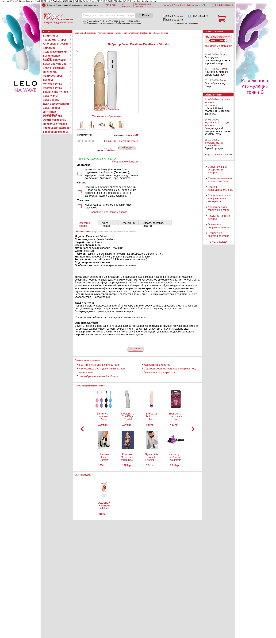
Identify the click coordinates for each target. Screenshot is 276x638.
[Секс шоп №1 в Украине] (58, 18)
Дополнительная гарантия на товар (219, 208)
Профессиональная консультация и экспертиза (219, 198)
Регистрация (227, 5)
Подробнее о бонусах (125, 161)
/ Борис (222, 80)
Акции (176, 5)
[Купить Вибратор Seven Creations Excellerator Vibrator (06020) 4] (111, 124)
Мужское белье (52, 87)
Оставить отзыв (128, 141)
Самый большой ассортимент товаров (217, 169)
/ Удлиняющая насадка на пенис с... (217, 122)
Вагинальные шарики (52, 55)
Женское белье (52, 83)
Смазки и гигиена (54, 67)
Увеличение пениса (55, 91)
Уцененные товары (55, 131)
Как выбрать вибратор (157, 364)
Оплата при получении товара (218, 226)
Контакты (166, 5)
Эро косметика (52, 115)
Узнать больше (219, 241)
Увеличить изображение (106, 116)
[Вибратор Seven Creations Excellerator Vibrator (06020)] (77, 51)
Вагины (48, 79)
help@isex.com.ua (193, 5)
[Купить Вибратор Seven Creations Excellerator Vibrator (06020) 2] (91, 124)
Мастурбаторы (52, 75)
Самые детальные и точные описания (220, 179)
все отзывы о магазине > (218, 47)
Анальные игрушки (55, 43)
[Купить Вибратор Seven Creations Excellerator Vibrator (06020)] (81, 124)
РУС (114, 5)
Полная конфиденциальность (220, 188)
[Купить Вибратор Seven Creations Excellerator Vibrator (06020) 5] (121, 124)
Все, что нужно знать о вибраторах (99, 364)
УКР (107, 5)
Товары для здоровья (57, 127)
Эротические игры (55, 119)
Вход (217, 5)
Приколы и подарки (55, 123)
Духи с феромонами (56, 103)
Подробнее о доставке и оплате (108, 212)
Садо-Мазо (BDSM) (55, 51)
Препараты (50, 71)
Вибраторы (50, 35)
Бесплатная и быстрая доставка (218, 234)
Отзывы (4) (110, 141)
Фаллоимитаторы (54, 39)
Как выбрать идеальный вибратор (99, 376)
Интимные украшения (50, 111)
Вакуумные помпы (55, 63)
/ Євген (222, 69)
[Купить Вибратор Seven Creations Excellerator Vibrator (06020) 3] (101, 124)
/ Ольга (222, 54)
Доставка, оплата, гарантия (143, 5)
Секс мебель (51, 99)
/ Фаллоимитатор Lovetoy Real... (214, 142)
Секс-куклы (50, 95)
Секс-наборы (51, 107)
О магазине (126, 5)
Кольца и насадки (54, 59)
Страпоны (49, 47)
